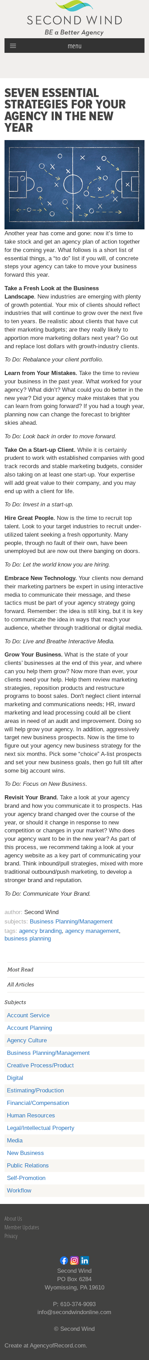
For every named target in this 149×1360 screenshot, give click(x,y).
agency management (92, 931)
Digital (15, 1078)
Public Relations (28, 1165)
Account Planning (29, 1028)
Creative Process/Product (40, 1065)
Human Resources (31, 1115)
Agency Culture (27, 1040)
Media (15, 1140)
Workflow (19, 1190)
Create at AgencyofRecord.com (45, 1345)
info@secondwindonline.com (74, 1312)
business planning (28, 938)
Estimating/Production (35, 1090)
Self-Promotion (26, 1178)
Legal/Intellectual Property (40, 1128)
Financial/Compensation (38, 1103)
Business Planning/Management (48, 1053)
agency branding (40, 931)
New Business (25, 1153)
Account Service (28, 1015)
